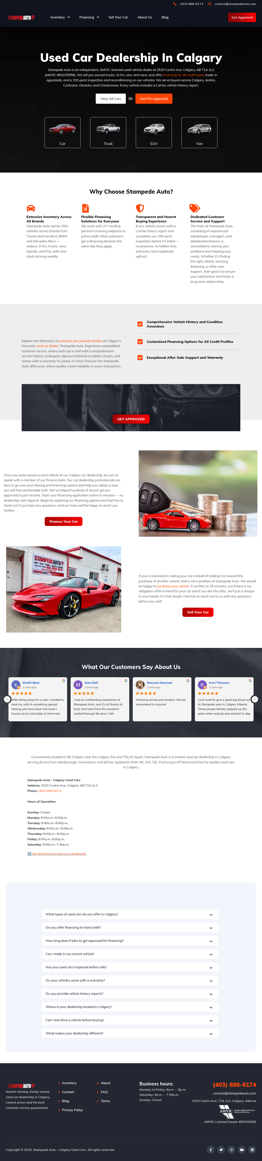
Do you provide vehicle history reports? (74, 993)
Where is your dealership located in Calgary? (79, 1007)
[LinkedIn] (252, 1150)
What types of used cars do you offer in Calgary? (82, 914)
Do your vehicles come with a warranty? (75, 980)
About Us (145, 17)
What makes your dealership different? (74, 1033)
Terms (105, 1101)
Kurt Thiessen (219, 683)
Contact (68, 1092)
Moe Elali (91, 683)
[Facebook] (211, 1150)
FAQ (104, 1092)
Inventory (57, 17)
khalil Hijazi (31, 683)
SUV (154, 143)
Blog (164, 17)
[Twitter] (221, 1150)
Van (199, 143)
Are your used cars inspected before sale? (76, 967)
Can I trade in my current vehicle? (70, 954)
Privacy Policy (72, 1110)
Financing (86, 17)
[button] (129, 914)
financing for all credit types (183, 75)
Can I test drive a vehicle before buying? (75, 1020)
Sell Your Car (118, 17)
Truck (108, 143)
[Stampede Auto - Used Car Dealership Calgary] (21, 17)
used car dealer (47, 346)
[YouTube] (242, 1150)
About (105, 1083)
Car (63, 143)
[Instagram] (231, 1150)
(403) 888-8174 (191, 4)
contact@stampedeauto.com (235, 4)
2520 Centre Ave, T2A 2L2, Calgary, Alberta (224, 1101)
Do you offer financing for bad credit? (73, 927)
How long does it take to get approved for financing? (85, 941)
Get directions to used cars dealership (58, 854)
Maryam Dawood (159, 683)
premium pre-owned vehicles (80, 341)
